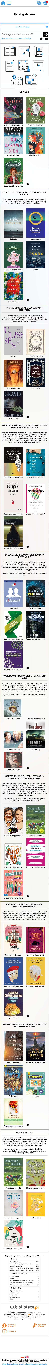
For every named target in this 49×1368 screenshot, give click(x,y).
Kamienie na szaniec (16, 1266)
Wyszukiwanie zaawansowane (13, 38)
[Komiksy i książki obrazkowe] (31, 86)
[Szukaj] (45, 34)
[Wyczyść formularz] (41, 38)
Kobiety (12, 1299)
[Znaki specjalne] (46, 38)
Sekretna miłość (14, 1293)
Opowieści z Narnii (15, 1262)
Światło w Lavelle (15, 1297)
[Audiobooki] (24, 58)
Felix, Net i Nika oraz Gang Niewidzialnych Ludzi (24, 1282)
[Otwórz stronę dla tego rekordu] (14, 110)
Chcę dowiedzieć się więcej (13, 1364)
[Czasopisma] (39, 58)
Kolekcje (28, 38)
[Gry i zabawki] (24, 72)
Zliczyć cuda (13, 1295)
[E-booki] (10, 72)
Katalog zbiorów (22, 27)
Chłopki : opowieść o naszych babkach (21, 1284)
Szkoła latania (14, 1278)
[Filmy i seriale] (39, 72)
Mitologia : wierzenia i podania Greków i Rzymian (24, 1264)
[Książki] (10, 58)
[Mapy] (17, 86)
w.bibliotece (23, 1315)
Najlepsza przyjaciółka (16, 1291)
